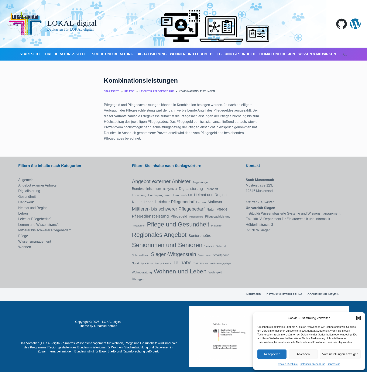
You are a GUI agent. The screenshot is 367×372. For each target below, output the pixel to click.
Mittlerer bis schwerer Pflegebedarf (44, 230)
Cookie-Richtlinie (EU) (323, 294)
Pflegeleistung (196, 216)
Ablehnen (303, 354)
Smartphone (221, 255)
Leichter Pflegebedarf (34, 219)
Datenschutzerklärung (312, 364)
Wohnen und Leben (188, 54)
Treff (195, 263)
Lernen (201, 202)
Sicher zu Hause (140, 255)
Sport (135, 263)
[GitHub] (341, 23)
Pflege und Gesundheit (233, 54)
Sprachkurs (147, 263)
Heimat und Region (277, 54)
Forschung (139, 195)
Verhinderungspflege (220, 263)
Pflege (23, 236)
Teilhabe (182, 262)
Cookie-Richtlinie (288, 364)
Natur (210, 209)
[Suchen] (345, 54)
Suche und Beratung (112, 54)
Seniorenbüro (199, 235)
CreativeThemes (105, 326)
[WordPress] (355, 23)
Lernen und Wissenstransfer (39, 224)
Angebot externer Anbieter (38, 185)
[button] (358, 318)
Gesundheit (27, 196)
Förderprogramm (159, 195)
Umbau (204, 263)
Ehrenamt (211, 189)
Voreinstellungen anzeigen (340, 354)
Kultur (137, 202)
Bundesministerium (146, 189)
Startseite (30, 54)
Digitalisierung (152, 54)
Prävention (216, 225)
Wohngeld (215, 272)
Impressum (333, 364)
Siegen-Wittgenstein (173, 254)
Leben (23, 213)
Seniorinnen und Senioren (167, 245)
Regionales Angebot (159, 234)
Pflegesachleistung (217, 216)
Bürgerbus (170, 189)
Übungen (138, 279)
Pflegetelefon (138, 225)
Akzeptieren (272, 354)
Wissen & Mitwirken (317, 54)
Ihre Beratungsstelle (66, 54)
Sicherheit (221, 246)
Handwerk (26, 202)
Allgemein (26, 180)
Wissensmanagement (34, 241)
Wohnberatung (142, 272)
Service (209, 246)
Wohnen (24, 247)
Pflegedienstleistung (150, 216)
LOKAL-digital (72, 23)
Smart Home (204, 255)
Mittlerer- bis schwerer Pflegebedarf (168, 209)
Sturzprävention (163, 263)
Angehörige (200, 182)
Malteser (215, 202)
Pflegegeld (179, 216)
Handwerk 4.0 (182, 195)
